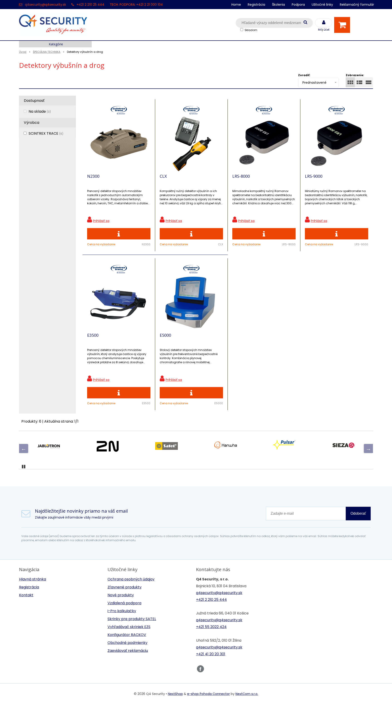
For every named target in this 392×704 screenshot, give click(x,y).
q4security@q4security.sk (45, 4)
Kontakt (26, 595)
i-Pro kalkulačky (122, 611)
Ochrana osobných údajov (131, 579)
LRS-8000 (241, 176)
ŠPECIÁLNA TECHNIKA (46, 52)
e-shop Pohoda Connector (208, 694)
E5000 (165, 335)
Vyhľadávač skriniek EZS (129, 626)
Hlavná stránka (32, 579)
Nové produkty (121, 595)
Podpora (298, 4)
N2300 (93, 176)
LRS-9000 (313, 176)
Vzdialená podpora (124, 603)
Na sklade (40, 111)
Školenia (278, 4)
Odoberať (358, 513)
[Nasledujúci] (368, 448)
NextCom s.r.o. (246, 694)
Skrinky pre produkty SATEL (132, 618)
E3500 (92, 335)
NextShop (175, 694)
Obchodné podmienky (127, 642)
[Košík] (343, 25)
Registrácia (256, 4)
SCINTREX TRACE (46, 133)
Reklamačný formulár (357, 4)
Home (236, 4)
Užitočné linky (322, 4)
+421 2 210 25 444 (90, 4)
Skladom (251, 30)
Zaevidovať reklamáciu (128, 650)
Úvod (22, 52)
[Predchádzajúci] (23, 448)
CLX (163, 176)
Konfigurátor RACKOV (127, 634)
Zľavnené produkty (125, 587)
